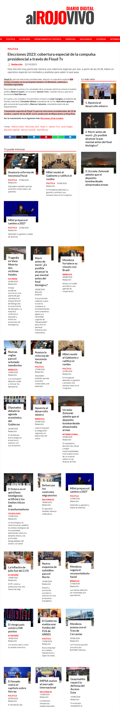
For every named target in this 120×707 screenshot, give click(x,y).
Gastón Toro (54, 126)
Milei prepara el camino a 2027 (18, 221)
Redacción (16, 64)
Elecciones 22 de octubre (52, 118)
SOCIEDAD (101, 39)
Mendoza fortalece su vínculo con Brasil (69, 265)
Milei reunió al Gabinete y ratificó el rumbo (59, 176)
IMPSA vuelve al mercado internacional (48, 684)
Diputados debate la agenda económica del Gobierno (14, 416)
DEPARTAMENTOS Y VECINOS (48, 39)
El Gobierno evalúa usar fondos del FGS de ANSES (49, 627)
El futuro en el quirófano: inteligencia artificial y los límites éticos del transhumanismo (18, 499)
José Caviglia (66, 126)
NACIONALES (86, 39)
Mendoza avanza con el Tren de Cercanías (78, 629)
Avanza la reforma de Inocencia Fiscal (21, 174)
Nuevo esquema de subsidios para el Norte (49, 570)
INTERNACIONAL (70, 434)
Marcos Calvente (28, 130)
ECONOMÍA (24, 39)
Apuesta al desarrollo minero (41, 411)
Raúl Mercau (42, 130)
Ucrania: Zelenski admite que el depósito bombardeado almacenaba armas (71, 420)
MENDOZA (70, 39)
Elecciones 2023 (32, 126)
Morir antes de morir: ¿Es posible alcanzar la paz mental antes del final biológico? (42, 271)
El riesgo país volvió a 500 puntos (16, 628)
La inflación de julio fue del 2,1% (18, 569)
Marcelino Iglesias (12, 130)
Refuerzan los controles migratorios (49, 490)
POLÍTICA (10, 39)
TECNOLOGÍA (14, 513)
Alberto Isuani (17, 126)
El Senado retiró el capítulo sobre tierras (17, 686)
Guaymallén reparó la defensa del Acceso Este (77, 685)
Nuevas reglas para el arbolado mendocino (15, 358)
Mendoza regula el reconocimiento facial (80, 571)
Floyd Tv (44, 126)
